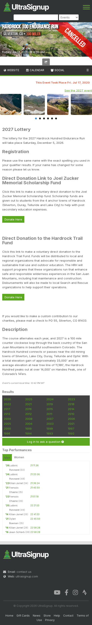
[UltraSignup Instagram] (75, 592)
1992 (71, 433)
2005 (7, 423)
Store (47, 615)
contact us (24, 571)
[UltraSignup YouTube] (57, 592)
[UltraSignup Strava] (85, 592)
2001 (71, 423)
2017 (7, 409)
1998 (49, 428)
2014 (71, 409)
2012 (28, 414)
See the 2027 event (78, 90)
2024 (50, 399)
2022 (7, 404)
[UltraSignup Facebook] (66, 592)
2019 (49, 404)
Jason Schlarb (17, 532)
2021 (28, 404)
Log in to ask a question (44, 441)
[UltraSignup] (26, 6)
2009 (7, 419)
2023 (71, 399)
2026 (7, 399)
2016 (28, 409)
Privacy (50, 620)
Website (12, 70)
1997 (71, 428)
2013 (7, 414)
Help (57, 615)
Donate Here (13, 219)
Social (59, 70)
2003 (50, 423)
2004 (28, 423)
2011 (49, 414)
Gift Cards (23, 615)
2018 (71, 404)
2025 (28, 399)
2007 (50, 419)
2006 (71, 419)
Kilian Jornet (16, 483)
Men (7, 457)
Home (9, 615)
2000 (7, 428)
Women (19, 457)
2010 (71, 414)
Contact (68, 615)
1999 (28, 428)
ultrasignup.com (27, 576)
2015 (49, 409)
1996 (7, 433)
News (36, 615)
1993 (49, 433)
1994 (28, 433)
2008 (28, 419)
